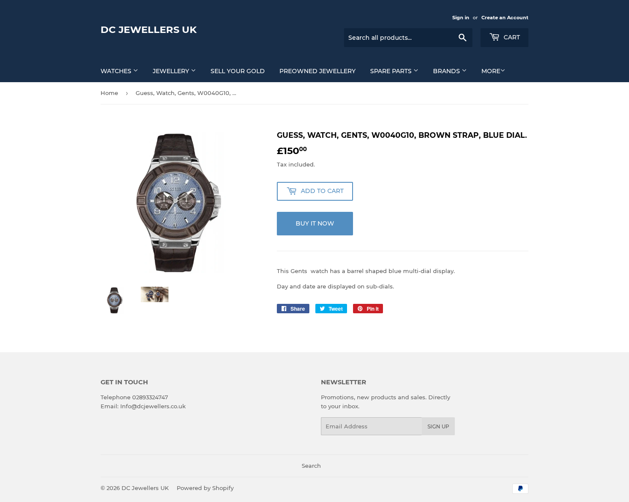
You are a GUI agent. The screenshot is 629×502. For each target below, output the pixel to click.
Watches (117, 71)
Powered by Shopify (205, 487)
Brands (447, 71)
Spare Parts (391, 71)
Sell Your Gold (238, 71)
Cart (511, 37)
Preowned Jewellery (317, 71)
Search (311, 465)
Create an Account (504, 18)
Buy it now (315, 223)
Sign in (460, 18)
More (490, 71)
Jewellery (172, 71)
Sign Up (438, 426)
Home (109, 92)
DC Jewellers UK (149, 30)
